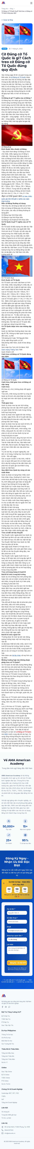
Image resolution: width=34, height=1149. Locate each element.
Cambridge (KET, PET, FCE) (10, 1093)
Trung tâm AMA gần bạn (9, 1115)
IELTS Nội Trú (6, 1016)
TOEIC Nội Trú (6, 1019)
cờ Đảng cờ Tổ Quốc (18, 77)
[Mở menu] (31, 3)
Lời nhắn (10, 944)
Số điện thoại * (12, 918)
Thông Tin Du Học (7, 1034)
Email (9, 927)
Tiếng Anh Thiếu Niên (8, 1059)
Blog (11, 8)
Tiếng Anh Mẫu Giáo (8, 1053)
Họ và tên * (11, 909)
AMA (6, 734)
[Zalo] (9, 1007)
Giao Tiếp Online (7, 1071)
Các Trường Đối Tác (8, 1044)
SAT (3, 1099)
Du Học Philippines (9, 1030)
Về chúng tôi (5, 1112)
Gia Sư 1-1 (4, 1062)
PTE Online (5, 1081)
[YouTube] (6, 1007)
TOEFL (4, 1096)
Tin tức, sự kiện (6, 1118)
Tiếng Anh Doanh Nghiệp (9, 1102)
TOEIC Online (6, 1078)
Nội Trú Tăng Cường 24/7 (11, 1012)
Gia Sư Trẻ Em (6, 1084)
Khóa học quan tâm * (15, 936)
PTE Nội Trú (5, 1022)
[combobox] (17, 939)
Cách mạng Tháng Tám (10, 350)
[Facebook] (2, 1007)
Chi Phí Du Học (6, 1037)
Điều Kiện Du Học (7, 1041)
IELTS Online (5, 1074)
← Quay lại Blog (7, 20)
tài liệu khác (16, 655)
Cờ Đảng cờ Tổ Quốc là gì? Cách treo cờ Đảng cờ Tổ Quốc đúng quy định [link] (17, 12)
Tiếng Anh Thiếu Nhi (8, 1056)
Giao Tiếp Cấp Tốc (7, 1025)
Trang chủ (5, 8)
